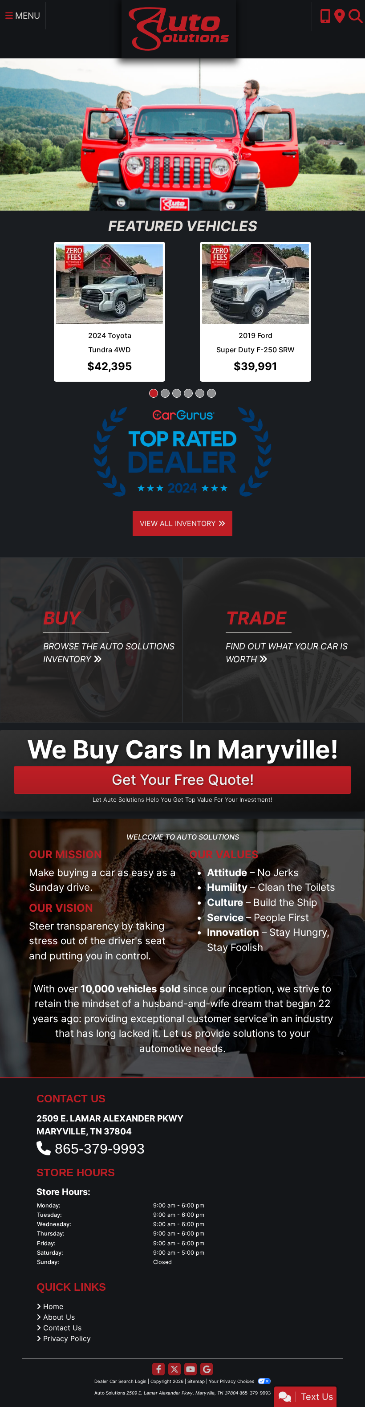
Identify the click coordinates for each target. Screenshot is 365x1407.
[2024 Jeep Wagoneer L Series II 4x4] (109, 265)
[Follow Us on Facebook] (158, 1331)
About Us (59, 1278)
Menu (26, 15)
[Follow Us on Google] (206, 1331)
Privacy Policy (67, 1299)
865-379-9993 (100, 1110)
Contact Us (62, 1289)
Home (53, 1267)
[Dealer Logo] (179, 28)
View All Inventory (179, 484)
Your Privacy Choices (232, 1342)
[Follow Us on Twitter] (174, 1331)
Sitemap (196, 1342)
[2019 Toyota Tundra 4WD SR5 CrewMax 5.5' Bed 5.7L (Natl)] (256, 264)
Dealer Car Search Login (120, 1342)
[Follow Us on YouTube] (190, 1331)
